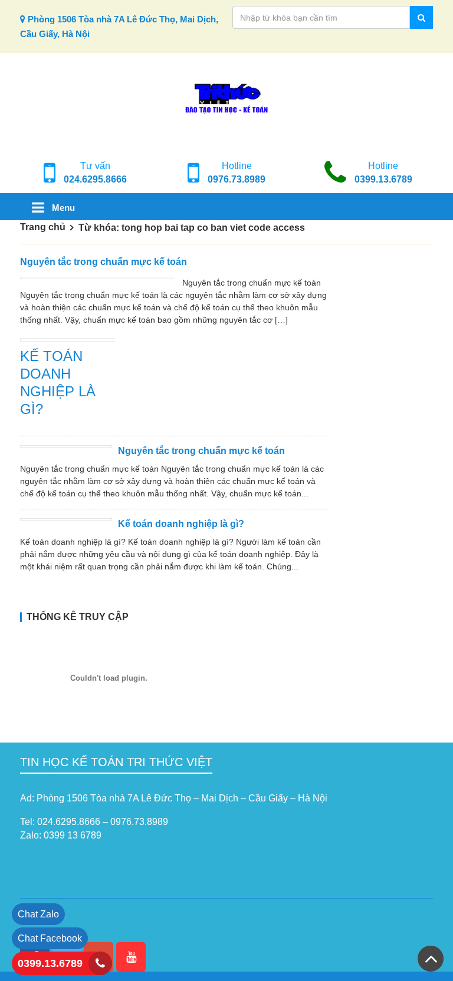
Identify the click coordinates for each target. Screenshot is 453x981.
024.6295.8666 (95, 179)
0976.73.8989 (236, 179)
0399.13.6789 (383, 179)
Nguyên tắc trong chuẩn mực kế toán (103, 262)
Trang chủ (42, 227)
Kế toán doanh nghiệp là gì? (181, 524)
